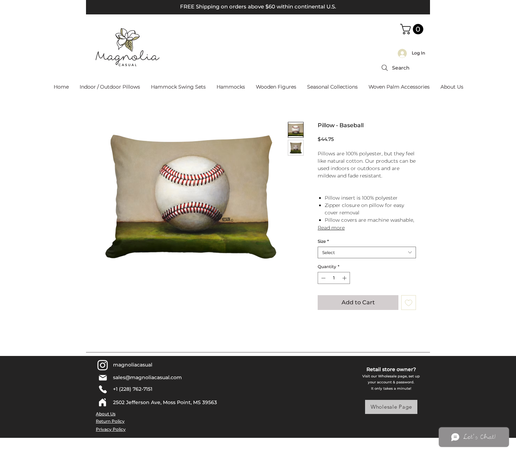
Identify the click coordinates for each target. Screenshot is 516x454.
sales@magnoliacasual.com (147, 377)
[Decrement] (322, 278)
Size (323, 241)
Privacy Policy (111, 429)
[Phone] (103, 389)
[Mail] (103, 377)
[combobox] (367, 252)
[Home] (102, 402)
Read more (331, 228)
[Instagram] (103, 365)
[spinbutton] (333, 278)
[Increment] (345, 278)
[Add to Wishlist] (408, 302)
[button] (413, 29)
